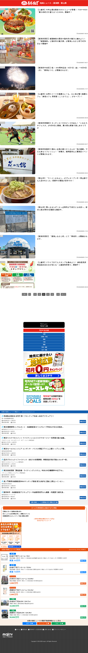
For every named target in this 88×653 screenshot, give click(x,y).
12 (35, 294)
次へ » (63, 294)
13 (39, 294)
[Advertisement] (44, 310)
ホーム (18, 629)
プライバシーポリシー (60, 629)
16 (52, 294)
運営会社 (25, 629)
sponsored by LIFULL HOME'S (77, 549)
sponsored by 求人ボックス (28, 412)
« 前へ (24, 294)
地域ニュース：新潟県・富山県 (53, 3)
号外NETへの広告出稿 (36, 629)
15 (48, 294)
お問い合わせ (47, 629)
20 (58, 294)
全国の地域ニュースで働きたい (11, 412)
